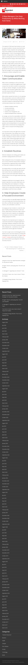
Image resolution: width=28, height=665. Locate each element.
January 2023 (5, 443)
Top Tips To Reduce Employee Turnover (12, 247)
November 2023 (5, 414)
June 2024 (4, 394)
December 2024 (5, 377)
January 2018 (5, 616)
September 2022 (5, 455)
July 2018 (4, 599)
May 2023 (4, 432)
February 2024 (5, 406)
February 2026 (5, 336)
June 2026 (4, 328)
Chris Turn (22, 41)
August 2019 (5, 561)
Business (16, 41)
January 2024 (5, 408)
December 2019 (5, 550)
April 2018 (4, 607)
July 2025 (4, 357)
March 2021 (4, 506)
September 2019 (5, 558)
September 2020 (5, 524)
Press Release (5, 646)
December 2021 (5, 481)
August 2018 (5, 596)
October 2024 (5, 383)
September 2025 (5, 351)
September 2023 (5, 420)
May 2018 (4, 604)
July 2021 (4, 495)
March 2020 (4, 541)
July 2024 (4, 391)
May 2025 (4, 362)
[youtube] (14, 4)
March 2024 (4, 403)
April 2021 (4, 504)
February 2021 (5, 509)
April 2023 (4, 434)
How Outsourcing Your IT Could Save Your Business (15, 249)
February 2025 (5, 371)
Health (3, 640)
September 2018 (5, 593)
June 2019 (4, 567)
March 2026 (4, 334)
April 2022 (4, 469)
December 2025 (5, 342)
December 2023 (5, 411)
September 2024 (5, 385)
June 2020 (4, 532)
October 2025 (5, 348)
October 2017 (5, 622)
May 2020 (4, 535)
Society (3, 649)
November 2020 (5, 518)
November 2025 (5, 345)
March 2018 (4, 610)
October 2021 (5, 486)
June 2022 (4, 463)
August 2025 (5, 354)
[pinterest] (23, 4)
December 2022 (5, 446)
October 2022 (5, 452)
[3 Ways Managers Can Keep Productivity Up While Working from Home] (14, 33)
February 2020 (5, 544)
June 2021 (4, 498)
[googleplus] (21, 4)
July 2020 (4, 530)
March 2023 (4, 437)
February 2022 (5, 475)
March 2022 (4, 472)
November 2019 (5, 553)
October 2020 (5, 521)
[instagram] (19, 4)
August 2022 (5, 457)
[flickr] (16, 4)
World (3, 655)
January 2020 (5, 547)
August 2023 (5, 423)
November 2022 (5, 449)
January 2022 (5, 478)
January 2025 (5, 374)
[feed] (17, 4)
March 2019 (4, 576)
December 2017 (5, 619)
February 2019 (5, 578)
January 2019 (5, 581)
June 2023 (4, 429)
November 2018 (5, 587)
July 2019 (4, 564)
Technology (4, 652)
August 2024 (5, 388)
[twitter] (12, 4)
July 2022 (4, 460)
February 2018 (5, 613)
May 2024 (4, 397)
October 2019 (5, 555)
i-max (16, 662)
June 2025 (4, 360)
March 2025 (4, 368)
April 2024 (4, 400)
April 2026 (4, 331)
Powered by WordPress (6, 662)
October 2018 (5, 590)
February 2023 (5, 440)
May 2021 (4, 501)
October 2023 (5, 417)
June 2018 (4, 602)
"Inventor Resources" (7, 634)
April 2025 (4, 365)
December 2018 (5, 584)
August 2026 (5, 322)
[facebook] (10, 4)
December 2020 (5, 515)
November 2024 (5, 380)
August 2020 (5, 527)
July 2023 (4, 426)
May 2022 (4, 466)
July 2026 (4, 325)
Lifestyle (4, 643)
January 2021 (5, 512)
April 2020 (4, 538)
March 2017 (4, 625)
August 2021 (5, 492)
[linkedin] (24, 4)
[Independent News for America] (6, 10)
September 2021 (5, 489)
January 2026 (5, 339)
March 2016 (4, 627)
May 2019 (4, 570)
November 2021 (5, 483)
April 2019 (4, 573)
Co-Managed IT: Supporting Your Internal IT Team (13, 271)
